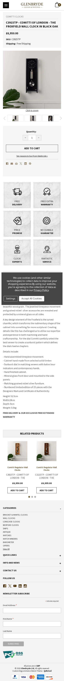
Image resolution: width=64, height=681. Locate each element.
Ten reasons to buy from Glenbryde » (32, 156)
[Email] (12, 163)
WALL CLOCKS (9, 518)
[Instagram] (25, 586)
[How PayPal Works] (32, 676)
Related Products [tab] (32, 433)
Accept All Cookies (31, 298)
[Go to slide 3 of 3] (35, 497)
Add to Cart (17, 490)
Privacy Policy (41, 290)
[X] (21, 163)
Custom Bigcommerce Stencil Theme (27, 671)
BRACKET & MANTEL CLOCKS (15, 514)
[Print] (16, 163)
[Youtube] (15, 586)
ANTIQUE (7, 532)
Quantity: (31, 131)
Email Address (10, 605)
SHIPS (5, 528)
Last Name (7, 631)
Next (61, 118)
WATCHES (7, 535)
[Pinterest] (30, 163)
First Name (8, 619)
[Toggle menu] (6, 5)
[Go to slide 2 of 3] (32, 497)
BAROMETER (8, 542)
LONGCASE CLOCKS (11, 521)
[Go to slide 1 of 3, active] (29, 497)
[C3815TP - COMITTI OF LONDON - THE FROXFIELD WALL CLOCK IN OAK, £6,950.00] (17, 451)
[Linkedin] (25, 163)
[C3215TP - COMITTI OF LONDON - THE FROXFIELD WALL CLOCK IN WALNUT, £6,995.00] (46, 451)
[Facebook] (7, 163)
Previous (4, 118)
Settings (10, 298)
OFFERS (6, 545)
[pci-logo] (13, 654)
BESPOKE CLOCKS (11, 525)
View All (6, 549)
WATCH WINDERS (10, 538)
